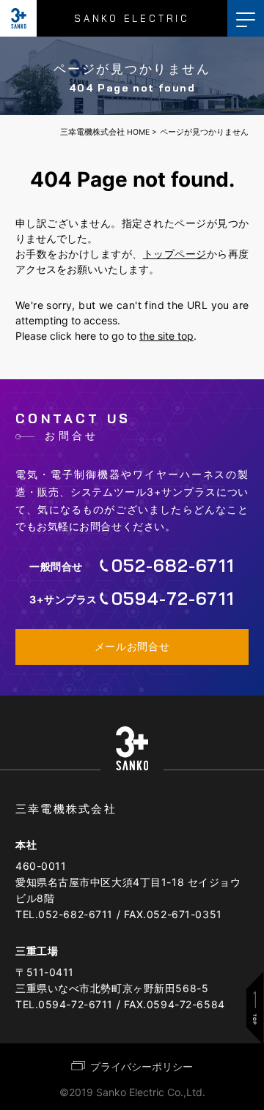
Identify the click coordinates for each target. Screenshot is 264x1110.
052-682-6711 (75, 914)
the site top (166, 335)
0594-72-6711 (75, 1004)
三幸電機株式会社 (66, 808)
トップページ (175, 253)
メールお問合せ (132, 646)
